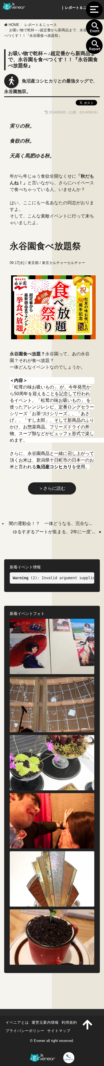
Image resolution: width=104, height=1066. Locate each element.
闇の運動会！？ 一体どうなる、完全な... (50, 523)
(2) (25, 578)
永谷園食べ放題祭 (45, 246)
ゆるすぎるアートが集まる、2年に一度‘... (54, 531)
